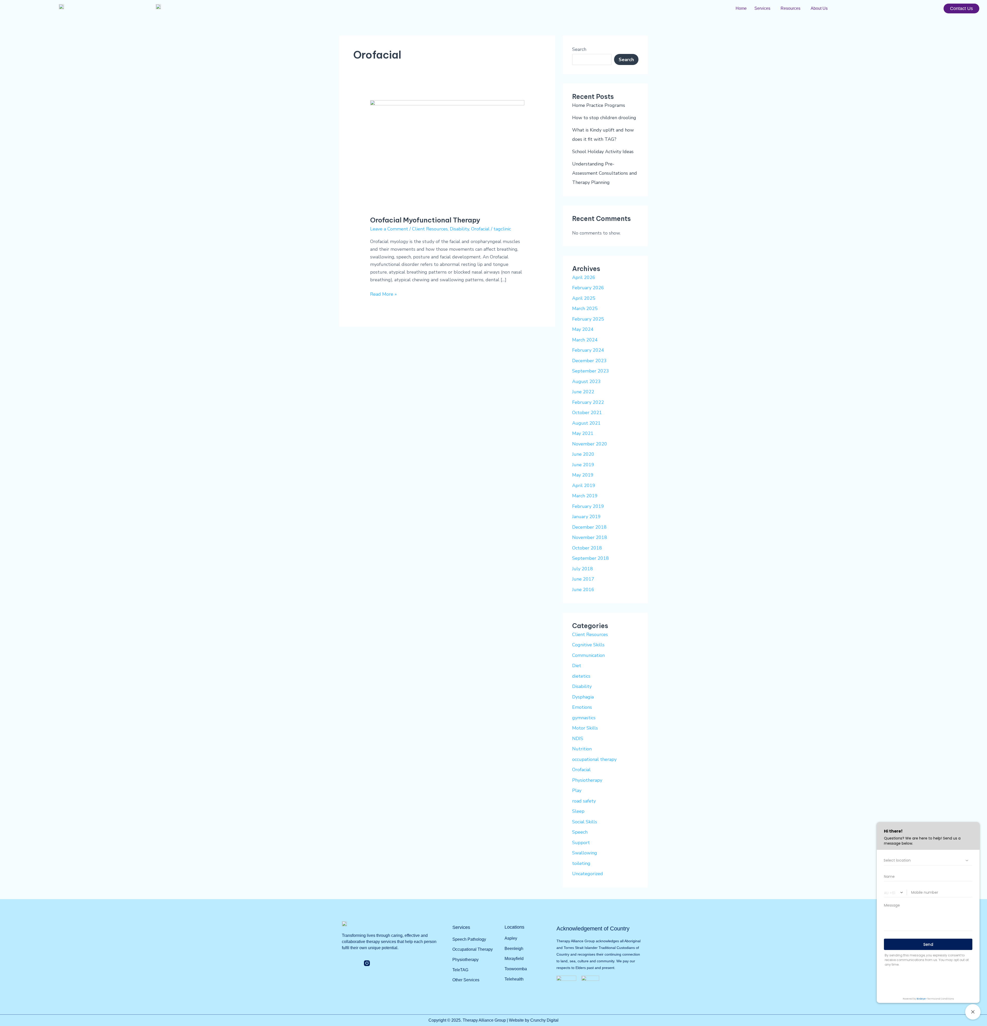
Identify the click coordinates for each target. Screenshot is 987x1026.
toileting (581, 863)
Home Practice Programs (598, 105)
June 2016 (583, 589)
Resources (790, 8)
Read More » (383, 294)
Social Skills (584, 822)
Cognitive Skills (588, 645)
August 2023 (586, 381)
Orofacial (480, 229)
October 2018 (587, 548)
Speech (580, 832)
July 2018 (582, 569)
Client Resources (430, 229)
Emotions (582, 707)
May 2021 (582, 433)
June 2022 (583, 392)
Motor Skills (585, 728)
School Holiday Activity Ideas (603, 151)
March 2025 (585, 308)
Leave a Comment (389, 229)
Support (581, 843)
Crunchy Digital (544, 1020)
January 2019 (586, 517)
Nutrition (582, 749)
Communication (588, 655)
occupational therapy (594, 759)
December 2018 (589, 527)
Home (741, 8)
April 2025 (583, 298)
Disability (459, 229)
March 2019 (585, 496)
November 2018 (589, 537)
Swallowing (584, 853)
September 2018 (590, 558)
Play (576, 790)
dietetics (581, 676)
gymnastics (584, 718)
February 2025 (588, 319)
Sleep (578, 811)
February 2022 (588, 402)
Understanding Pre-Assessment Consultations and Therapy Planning (604, 173)
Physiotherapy (587, 780)
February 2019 (588, 506)
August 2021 (586, 423)
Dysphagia (583, 697)
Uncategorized (587, 874)
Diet (576, 666)
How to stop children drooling (604, 118)
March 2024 (585, 340)
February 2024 (588, 350)
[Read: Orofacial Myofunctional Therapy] (447, 154)
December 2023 (589, 361)
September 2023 (590, 371)
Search (579, 49)
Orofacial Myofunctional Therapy (425, 220)
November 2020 (589, 444)
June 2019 (583, 465)
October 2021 (587, 412)
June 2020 (583, 454)
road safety (584, 801)
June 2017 (583, 579)
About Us (819, 8)
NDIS (577, 738)
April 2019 (583, 485)
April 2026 (583, 277)
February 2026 (588, 288)
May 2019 (582, 475)
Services (762, 8)
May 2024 (582, 329)
